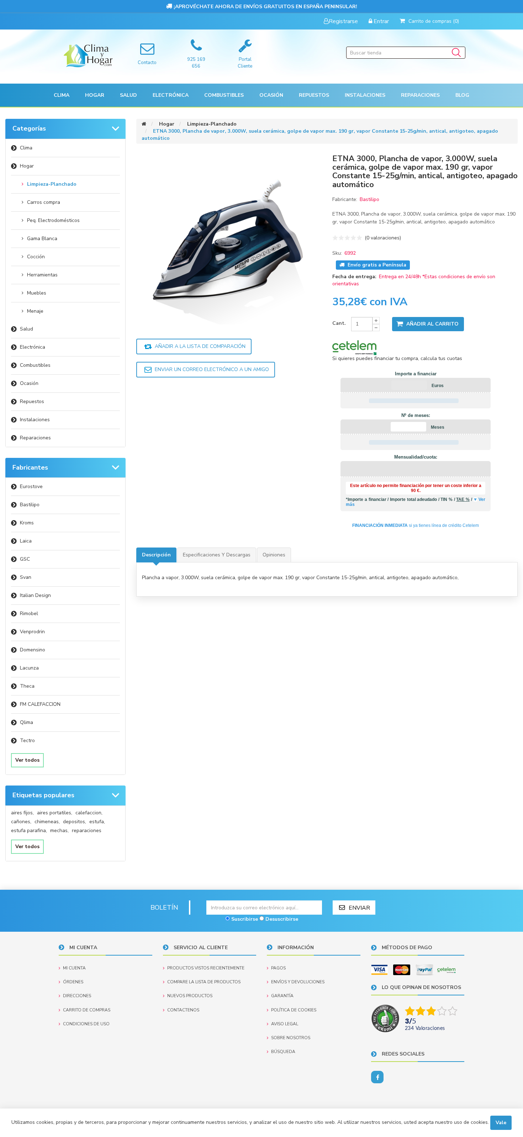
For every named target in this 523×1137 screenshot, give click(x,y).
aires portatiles (54, 812)
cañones (21, 821)
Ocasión (29, 383)
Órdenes (73, 982)
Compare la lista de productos (204, 982)
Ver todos (27, 760)
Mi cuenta (74, 968)
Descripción (156, 554)
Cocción (36, 256)
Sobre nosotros (290, 1038)
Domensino (32, 649)
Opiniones (274, 554)
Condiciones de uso (86, 1024)
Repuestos (32, 401)
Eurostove (31, 486)
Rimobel (29, 613)
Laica (26, 541)
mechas (59, 830)
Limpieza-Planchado (51, 184)
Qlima (26, 722)
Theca (27, 686)
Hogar (27, 166)
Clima (26, 147)
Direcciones (77, 996)
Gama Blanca (42, 238)
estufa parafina (29, 830)
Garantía (282, 996)
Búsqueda (283, 1051)
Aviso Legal (284, 1024)
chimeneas (47, 821)
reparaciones (86, 830)
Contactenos (183, 1010)
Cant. (339, 323)
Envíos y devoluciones (297, 982)
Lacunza (29, 668)
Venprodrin (32, 631)
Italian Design (35, 595)
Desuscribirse (281, 919)
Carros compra (43, 202)
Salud (26, 329)
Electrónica (32, 347)
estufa (97, 821)
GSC (25, 559)
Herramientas (42, 274)
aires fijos (22, 812)
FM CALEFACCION (40, 704)
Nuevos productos (189, 996)
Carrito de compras (86, 1010)
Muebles (36, 293)
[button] (61, 95)
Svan (25, 577)
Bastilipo (29, 504)
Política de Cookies (293, 1010)
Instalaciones (35, 419)
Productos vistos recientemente (205, 968)
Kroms (27, 522)
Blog (462, 95)
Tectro (27, 740)
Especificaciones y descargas (216, 554)
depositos (74, 821)
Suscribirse (244, 919)
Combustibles (224, 95)
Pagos (278, 968)
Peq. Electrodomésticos (53, 220)
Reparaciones (420, 95)
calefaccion (88, 812)
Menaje (35, 311)
